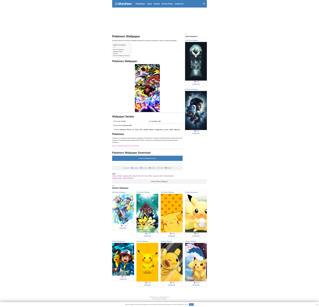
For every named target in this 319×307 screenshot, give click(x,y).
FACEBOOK (153, 168)
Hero (146, 176)
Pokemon (115, 178)
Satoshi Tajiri (127, 178)
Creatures (126, 176)
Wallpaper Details (117, 51)
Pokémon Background (191, 192)
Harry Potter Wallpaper (191, 40)
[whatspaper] (123, 3)
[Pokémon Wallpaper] (147, 88)
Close (191, 304)
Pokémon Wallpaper (118, 49)
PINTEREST (169, 168)
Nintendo (167, 176)
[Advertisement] (159, 20)
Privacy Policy (167, 3)
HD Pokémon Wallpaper (119, 192)
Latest (149, 3)
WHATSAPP (127, 168)
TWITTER (161, 168)
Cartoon (115, 176)
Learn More (185, 304)
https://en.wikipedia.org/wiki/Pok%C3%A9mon (125, 146)
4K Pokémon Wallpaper (167, 192)
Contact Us (179, 3)
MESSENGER (136, 168)
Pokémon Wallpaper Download (121, 55)
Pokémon (115, 53)
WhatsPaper (140, 3)
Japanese (156, 176)
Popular (157, 3)
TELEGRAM (144, 168)
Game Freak (136, 176)
